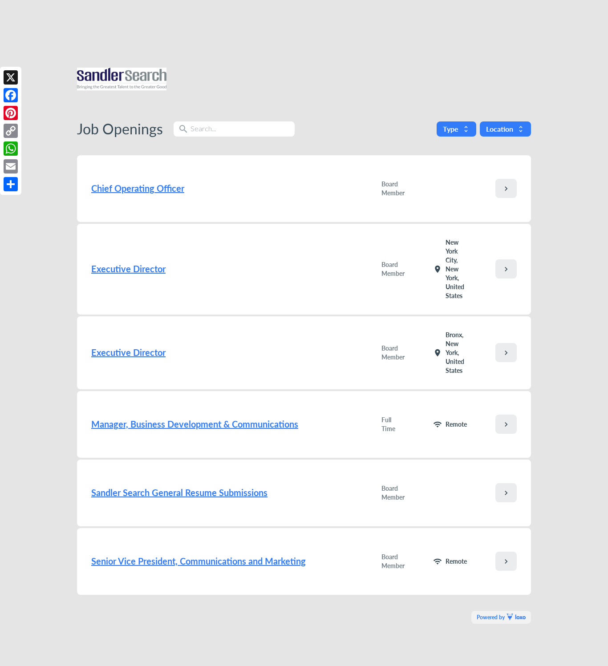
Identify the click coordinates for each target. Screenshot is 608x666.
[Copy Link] (11, 131)
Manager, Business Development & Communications (194, 424)
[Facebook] (11, 95)
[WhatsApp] (11, 148)
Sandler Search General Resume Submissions (179, 492)
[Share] (11, 184)
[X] (11, 77)
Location (505, 129)
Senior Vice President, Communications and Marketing (198, 561)
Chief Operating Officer (137, 188)
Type (456, 129)
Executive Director (128, 268)
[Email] (11, 166)
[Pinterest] (11, 113)
